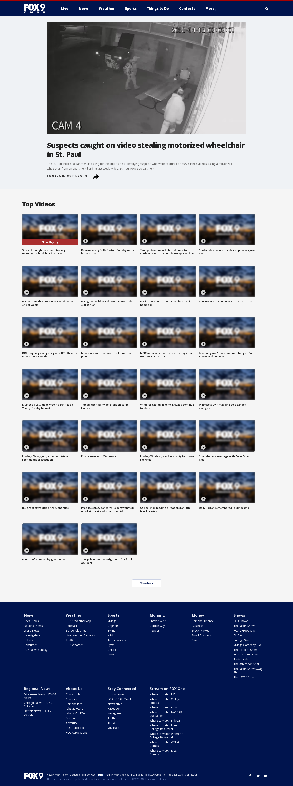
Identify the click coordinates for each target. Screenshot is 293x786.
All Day (238, 635)
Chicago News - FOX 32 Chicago (39, 704)
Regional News (37, 688)
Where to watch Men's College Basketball (164, 727)
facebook (250, 776)
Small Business (201, 635)
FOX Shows (241, 621)
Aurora (112, 654)
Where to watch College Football (165, 701)
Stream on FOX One (167, 688)
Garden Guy (157, 626)
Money (198, 615)
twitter (258, 776)
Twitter (112, 718)
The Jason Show (244, 626)
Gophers (113, 626)
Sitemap (71, 718)
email (266, 776)
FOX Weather (74, 645)
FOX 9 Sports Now (246, 654)
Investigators (32, 635)
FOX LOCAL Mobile (120, 699)
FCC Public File (75, 728)
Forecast (71, 626)
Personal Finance (203, 621)
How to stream (117, 694)
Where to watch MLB (163, 707)
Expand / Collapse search (266, 9)
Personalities (74, 704)
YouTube (113, 728)
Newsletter (115, 704)
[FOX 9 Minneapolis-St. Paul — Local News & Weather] (37, 8)
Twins (111, 630)
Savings (197, 640)
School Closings (76, 630)
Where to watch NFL (163, 694)
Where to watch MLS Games (163, 752)
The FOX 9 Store (244, 677)
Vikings (112, 621)
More (210, 8)
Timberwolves (117, 640)
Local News (31, 621)
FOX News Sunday (35, 650)
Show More (146, 583)
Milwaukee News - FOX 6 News (40, 696)
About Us (74, 688)
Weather (73, 615)
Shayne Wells (158, 621)
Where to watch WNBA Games (165, 744)
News (29, 615)
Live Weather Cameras (80, 635)
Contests (71, 699)
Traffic (70, 640)
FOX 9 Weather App (78, 621)
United (112, 650)
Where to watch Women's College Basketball (166, 735)
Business (197, 626)
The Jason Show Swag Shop (248, 670)
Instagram (114, 713)
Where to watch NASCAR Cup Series (166, 714)
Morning (157, 615)
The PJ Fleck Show (245, 650)
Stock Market (200, 630)
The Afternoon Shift (246, 664)
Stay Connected (122, 688)
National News (33, 626)
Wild (110, 635)
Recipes (155, 630)
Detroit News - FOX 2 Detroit (37, 712)
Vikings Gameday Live (248, 645)
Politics (28, 640)
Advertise (72, 723)
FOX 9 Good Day (244, 630)
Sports (113, 615)
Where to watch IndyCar (165, 720)
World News (31, 630)
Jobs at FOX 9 (74, 708)
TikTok (112, 723)
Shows (239, 615)
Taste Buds (241, 659)
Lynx (111, 645)
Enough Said (242, 640)
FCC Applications (76, 732)
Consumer (30, 645)
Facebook (114, 708)
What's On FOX (75, 713)
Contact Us (73, 694)
